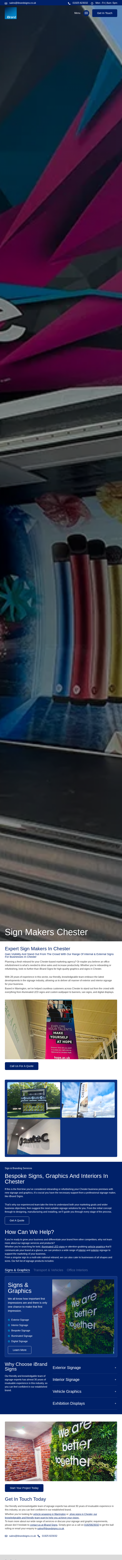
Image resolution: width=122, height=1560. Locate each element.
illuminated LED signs (53, 1246)
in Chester (86, 1514)
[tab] (17, 1270)
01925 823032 (80, 3)
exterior (95, 1250)
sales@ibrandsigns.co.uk (22, 3)
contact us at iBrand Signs (43, 1525)
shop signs (75, 1514)
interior (82, 1250)
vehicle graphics (96, 1246)
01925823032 (91, 1525)
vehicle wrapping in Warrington (49, 1514)
